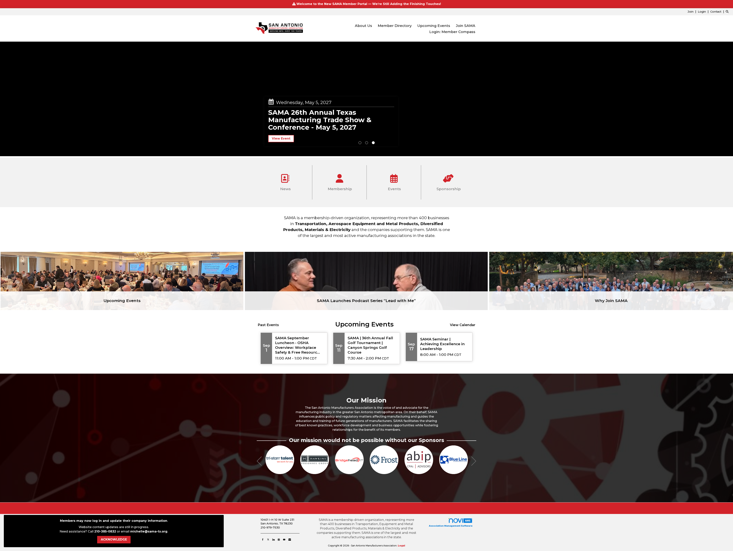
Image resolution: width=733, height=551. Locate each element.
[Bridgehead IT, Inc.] (280, 460)
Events (394, 189)
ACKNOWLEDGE (114, 539)
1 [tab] (359, 142)
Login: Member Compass (452, 32)
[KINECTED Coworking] (453, 460)
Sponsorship (448, 189)
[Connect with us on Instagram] (279, 539)
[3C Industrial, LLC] (419, 460)
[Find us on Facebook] (263, 539)
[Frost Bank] (314, 460)
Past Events (268, 325)
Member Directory (395, 25)
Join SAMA (465, 25)
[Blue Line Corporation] (384, 460)
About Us (363, 25)
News (285, 189)
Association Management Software (450, 525)
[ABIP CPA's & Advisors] (349, 460)
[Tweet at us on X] (268, 539)
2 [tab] (366, 142)
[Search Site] (728, 11)
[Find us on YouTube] (284, 539)
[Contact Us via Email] (289, 539)
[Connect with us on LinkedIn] (273, 539)
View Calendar (462, 325)
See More (279, 126)
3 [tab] (373, 142)
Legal (401, 545)
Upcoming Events (433, 25)
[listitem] (692, 11)
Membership (339, 189)
